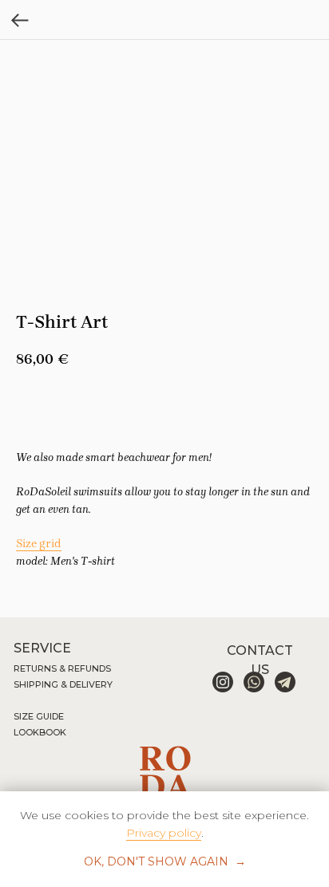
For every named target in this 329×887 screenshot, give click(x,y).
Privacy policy (163, 833)
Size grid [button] (38, 543)
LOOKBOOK (40, 732)
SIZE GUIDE (39, 716)
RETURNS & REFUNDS (62, 668)
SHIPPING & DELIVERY (63, 684)
